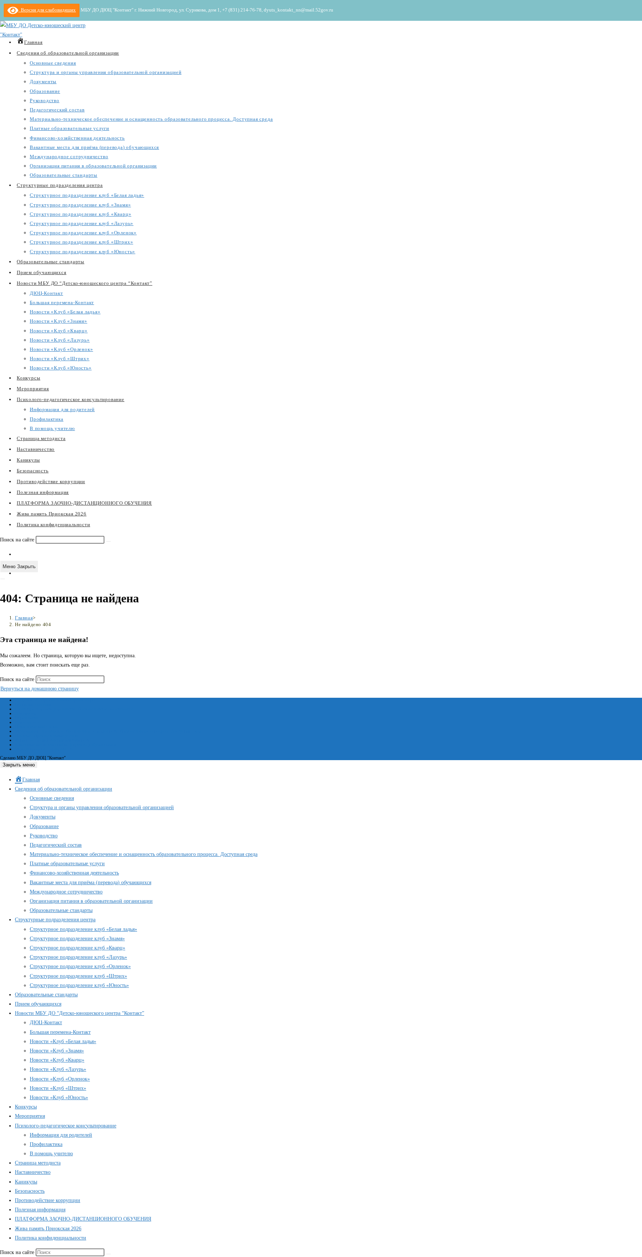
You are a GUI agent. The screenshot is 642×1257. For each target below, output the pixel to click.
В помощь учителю (51, 1153)
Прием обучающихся (38, 1004)
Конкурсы (26, 1107)
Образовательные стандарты (61, 910)
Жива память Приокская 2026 (48, 1228)
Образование (27, 717)
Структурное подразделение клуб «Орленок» (80, 966)
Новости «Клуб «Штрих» (58, 1088)
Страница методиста (38, 1163)
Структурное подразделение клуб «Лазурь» (78, 957)
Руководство (27, 722)
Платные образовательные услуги (46, 735)
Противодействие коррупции (47, 1200)
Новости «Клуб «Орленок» (60, 1079)
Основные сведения (33, 704)
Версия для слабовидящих (47, 10)
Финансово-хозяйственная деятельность (52, 740)
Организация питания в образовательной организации (91, 901)
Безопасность (30, 1191)
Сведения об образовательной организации (55, 700)
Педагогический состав (36, 726)
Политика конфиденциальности (50, 1238)
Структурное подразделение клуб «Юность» (79, 985)
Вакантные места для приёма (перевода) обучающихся (66, 744)
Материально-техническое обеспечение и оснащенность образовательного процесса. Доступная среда (108, 731)
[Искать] (108, 541)
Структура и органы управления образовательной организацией (74, 708)
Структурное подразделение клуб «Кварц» (77, 948)
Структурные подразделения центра (55, 919)
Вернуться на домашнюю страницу (39, 688)
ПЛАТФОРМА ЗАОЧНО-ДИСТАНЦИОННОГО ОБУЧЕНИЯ (83, 1219)
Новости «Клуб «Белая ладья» (63, 1041)
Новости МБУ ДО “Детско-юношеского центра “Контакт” (79, 1013)
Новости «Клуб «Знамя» (57, 1051)
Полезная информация (40, 1209)
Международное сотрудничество (45, 749)
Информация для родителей (61, 1135)
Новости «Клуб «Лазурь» (58, 1069)
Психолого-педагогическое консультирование (65, 1126)
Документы (25, 713)
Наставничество (33, 1172)
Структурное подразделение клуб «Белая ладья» (83, 929)
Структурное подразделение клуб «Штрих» (78, 976)
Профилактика (46, 1144)
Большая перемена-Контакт (60, 1032)
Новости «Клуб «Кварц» (57, 1060)
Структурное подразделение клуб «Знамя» (77, 938)
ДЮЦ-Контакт (46, 1022)
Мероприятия (30, 1116)
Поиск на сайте (18, 540)
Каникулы (26, 1182)
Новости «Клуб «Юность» (59, 1097)
